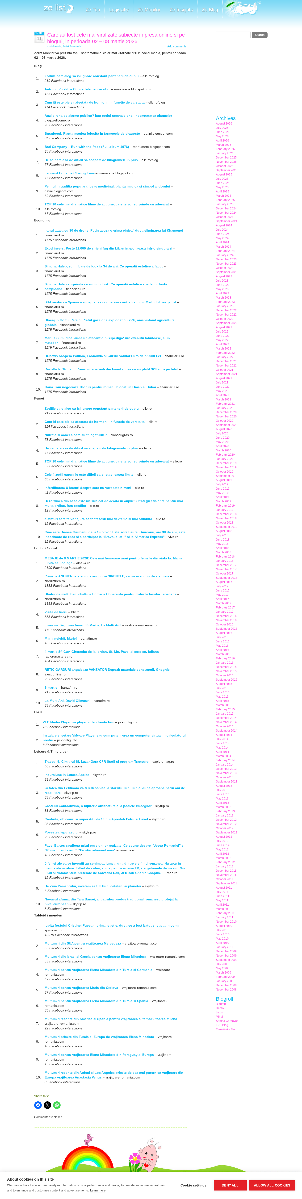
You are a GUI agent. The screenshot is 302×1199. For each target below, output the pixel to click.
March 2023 (223, 297)
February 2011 (225, 913)
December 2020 (226, 412)
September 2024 (226, 221)
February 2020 (225, 454)
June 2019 (223, 488)
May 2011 (222, 900)
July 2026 (222, 127)
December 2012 (226, 819)
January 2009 (225, 981)
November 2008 (226, 989)
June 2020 (223, 437)
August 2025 (224, 174)
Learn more (97, 1190)
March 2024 (223, 246)
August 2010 (224, 926)
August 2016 (224, 633)
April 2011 (222, 904)
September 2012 (226, 832)
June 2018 (223, 539)
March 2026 (223, 144)
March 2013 (223, 807)
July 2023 (222, 280)
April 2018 (222, 548)
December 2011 (226, 870)
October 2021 (224, 369)
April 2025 (222, 191)
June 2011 (222, 896)
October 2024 (224, 217)
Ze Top (93, 9)
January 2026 (225, 153)
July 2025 (222, 178)
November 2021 (226, 365)
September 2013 (226, 781)
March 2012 (223, 858)
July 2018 (222, 535)
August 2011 (224, 887)
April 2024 (222, 242)
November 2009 (226, 955)
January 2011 (224, 917)
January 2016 (225, 662)
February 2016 (225, 658)
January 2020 (225, 459)
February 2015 (225, 709)
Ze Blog (210, 9)
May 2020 (222, 442)
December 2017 (226, 565)
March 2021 (223, 399)
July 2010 (222, 930)
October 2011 (224, 879)
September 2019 (226, 476)
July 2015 (222, 688)
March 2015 (223, 705)
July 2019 (222, 484)
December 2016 (226, 616)
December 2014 (226, 718)
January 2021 (225, 408)
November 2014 (226, 722)
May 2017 (222, 594)
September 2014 (226, 730)
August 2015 (224, 684)
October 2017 (224, 573)
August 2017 (224, 582)
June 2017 (223, 590)
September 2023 (226, 272)
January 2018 (225, 560)
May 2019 (222, 493)
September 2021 (226, 374)
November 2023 (226, 263)
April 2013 (222, 802)
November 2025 (226, 161)
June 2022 (223, 335)
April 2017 (222, 599)
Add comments (176, 46)
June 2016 (223, 641)
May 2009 (222, 968)
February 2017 (225, 607)
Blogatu (221, 1004)
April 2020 (222, 446)
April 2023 (222, 293)
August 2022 (224, 327)
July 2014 (222, 739)
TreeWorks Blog (226, 1029)
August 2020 (224, 429)
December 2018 (226, 514)
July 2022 (222, 331)
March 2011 (223, 909)
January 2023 (225, 306)
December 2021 (226, 361)
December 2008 (226, 985)
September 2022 (226, 323)
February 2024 (225, 251)
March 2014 (223, 756)
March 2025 (223, 195)
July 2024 (222, 229)
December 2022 (226, 310)
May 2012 (222, 849)
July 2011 (222, 892)
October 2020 (224, 420)
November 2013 (226, 773)
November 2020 (226, 416)
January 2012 (225, 866)
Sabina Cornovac (227, 1021)
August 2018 (224, 531)
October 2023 (224, 268)
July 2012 (222, 841)
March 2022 (223, 348)
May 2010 (222, 938)
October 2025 (224, 166)
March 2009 (223, 972)
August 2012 (224, 836)
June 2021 (223, 386)
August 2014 (224, 735)
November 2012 (226, 824)
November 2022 (226, 314)
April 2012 (222, 853)
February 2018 (225, 556)
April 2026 (222, 140)
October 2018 (224, 522)
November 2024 (226, 212)
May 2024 (222, 238)
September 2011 (226, 883)
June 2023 (223, 285)
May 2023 (222, 289)
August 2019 (224, 480)
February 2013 (225, 811)
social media (54, 46)
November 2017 (226, 569)
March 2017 (223, 603)
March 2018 (223, 552)
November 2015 (226, 671)
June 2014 (223, 743)
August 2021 (224, 378)
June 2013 (223, 794)
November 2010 (226, 921)
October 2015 (224, 675)
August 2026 (224, 123)
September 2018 (226, 527)
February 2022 (225, 352)
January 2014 (225, 764)
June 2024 (223, 234)
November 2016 (226, 620)
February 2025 (225, 200)
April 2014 (222, 752)
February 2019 (225, 505)
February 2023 (225, 302)
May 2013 (222, 798)
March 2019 (223, 501)
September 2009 (226, 960)
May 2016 (222, 645)
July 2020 (222, 433)
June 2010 (223, 934)
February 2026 (225, 149)
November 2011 (226, 875)
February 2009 (225, 976)
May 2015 (222, 696)
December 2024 (226, 208)
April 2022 (222, 344)
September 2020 (226, 425)
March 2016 (223, 654)
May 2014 (222, 747)
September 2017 (226, 577)
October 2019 (224, 471)
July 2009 (222, 964)
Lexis (219, 1012)
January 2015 (225, 713)
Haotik (220, 1008)
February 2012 (225, 862)
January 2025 (225, 204)
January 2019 (225, 510)
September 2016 (226, 628)
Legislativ (119, 9)
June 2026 (223, 132)
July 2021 (222, 382)
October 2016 (224, 624)
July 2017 (222, 586)
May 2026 (222, 136)
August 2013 (224, 785)
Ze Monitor (149, 9)
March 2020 (223, 450)
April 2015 (222, 701)
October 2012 (224, 828)
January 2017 (225, 611)
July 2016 (222, 637)
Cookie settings (193, 1185)
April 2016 (222, 650)
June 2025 (223, 183)
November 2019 (226, 467)
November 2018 (226, 518)
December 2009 (226, 951)
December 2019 (226, 463)
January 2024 (225, 255)
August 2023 (224, 276)
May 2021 (222, 391)
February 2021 (225, 403)
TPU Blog (222, 1025)
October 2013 (224, 777)
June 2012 (223, 845)
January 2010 (225, 947)
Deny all (230, 1185)
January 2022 (225, 357)
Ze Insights (181, 9)
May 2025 (222, 187)
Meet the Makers (242, 9)
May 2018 (222, 543)
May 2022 (222, 340)
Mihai (219, 1016)
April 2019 (222, 497)
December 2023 (226, 259)
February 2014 (225, 760)
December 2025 (226, 157)
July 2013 (222, 790)
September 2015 (226, 679)
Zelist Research (72, 46)
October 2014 (224, 726)
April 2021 (222, 395)
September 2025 (226, 170)
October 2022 (224, 319)
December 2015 (226, 667)
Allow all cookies (272, 1185)
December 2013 (226, 768)
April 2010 (222, 943)
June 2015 (223, 692)
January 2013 (225, 815)
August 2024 (224, 225)
